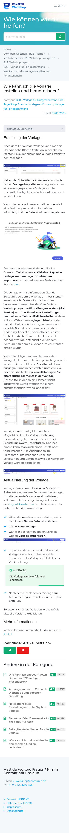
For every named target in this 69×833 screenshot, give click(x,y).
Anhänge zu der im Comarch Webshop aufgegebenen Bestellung (28, 692)
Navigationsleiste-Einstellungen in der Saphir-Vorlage (27, 707)
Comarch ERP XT (18, 799)
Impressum (14, 807)
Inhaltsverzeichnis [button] (20, 128)
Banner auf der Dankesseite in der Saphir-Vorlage (29, 720)
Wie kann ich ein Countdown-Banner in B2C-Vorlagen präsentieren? (28, 678)
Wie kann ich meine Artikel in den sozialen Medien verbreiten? (28, 744)
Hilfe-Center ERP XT (20, 803)
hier (16, 284)
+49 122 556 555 (22, 784)
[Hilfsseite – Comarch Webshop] (15, 6)
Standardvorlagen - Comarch (35, 104)
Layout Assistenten (21, 504)
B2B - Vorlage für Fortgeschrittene (36, 100)
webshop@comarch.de (31, 781)
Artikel (8, 634)
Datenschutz (15, 810)
